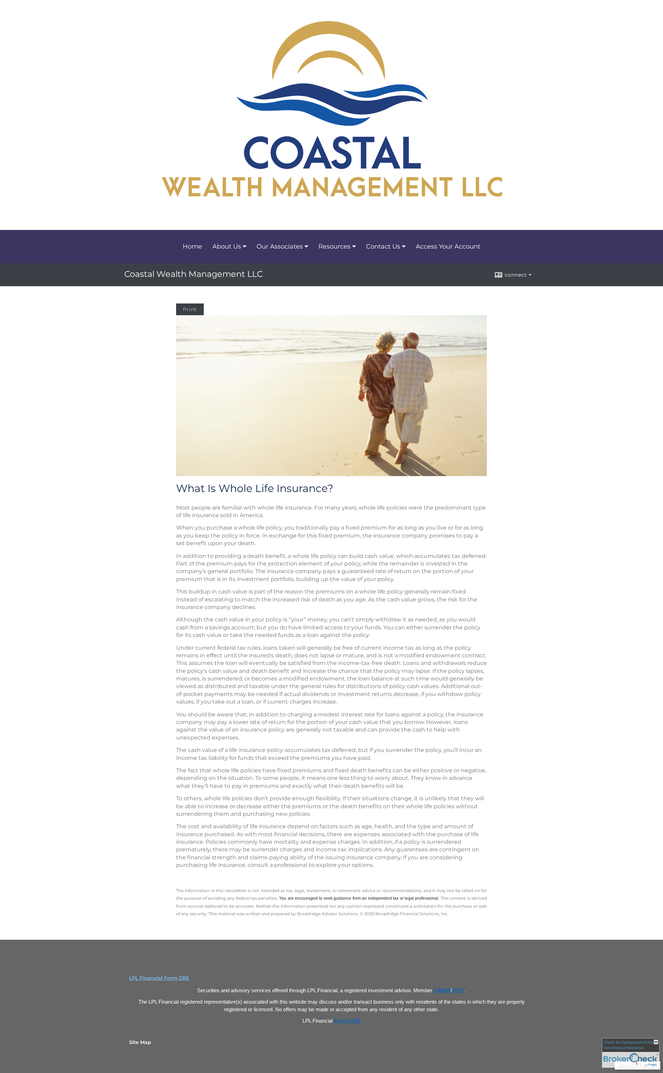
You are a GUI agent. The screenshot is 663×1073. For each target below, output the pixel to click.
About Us (226, 246)
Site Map (140, 1042)
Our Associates (280, 246)
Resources (334, 246)
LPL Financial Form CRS (159, 978)
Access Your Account (448, 246)
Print (190, 309)
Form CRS (347, 1021)
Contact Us (383, 246)
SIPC (458, 990)
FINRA (442, 990)
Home (192, 246)
